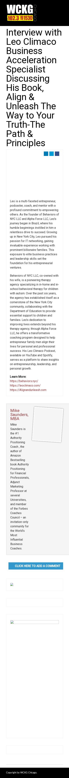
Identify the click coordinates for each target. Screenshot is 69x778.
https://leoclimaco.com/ (25, 385)
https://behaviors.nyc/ (24, 381)
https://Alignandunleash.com (28, 390)
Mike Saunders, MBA (19, 414)
